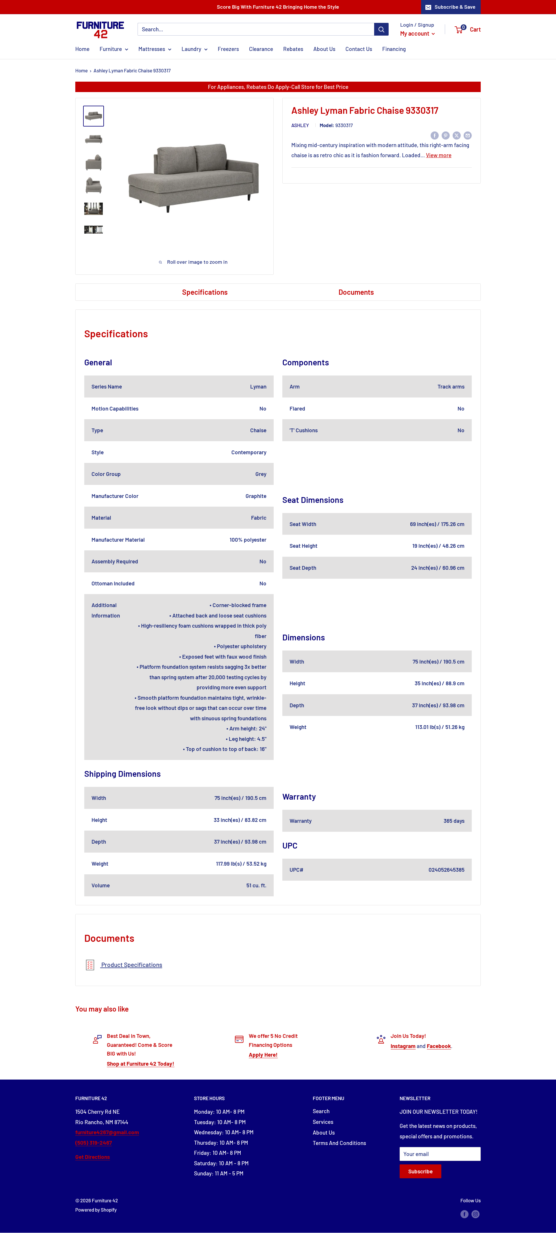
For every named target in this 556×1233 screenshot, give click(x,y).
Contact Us (358, 48)
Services (323, 1121)
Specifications (205, 291)
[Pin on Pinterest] (446, 135)
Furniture (111, 48)
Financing (394, 48)
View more (438, 155)
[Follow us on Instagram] (475, 1213)
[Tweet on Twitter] (457, 135)
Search (321, 1111)
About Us (324, 48)
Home (82, 48)
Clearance (261, 48)
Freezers (228, 48)
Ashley (300, 125)
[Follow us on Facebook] (464, 1213)
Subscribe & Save (455, 6)
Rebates (293, 48)
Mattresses (151, 48)
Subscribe (420, 1171)
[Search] (381, 29)
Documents (356, 291)
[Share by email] (468, 135)
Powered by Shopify (96, 1209)
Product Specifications (131, 964)
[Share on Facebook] (435, 135)
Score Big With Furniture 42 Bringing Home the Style (278, 6)
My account (415, 33)
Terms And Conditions (339, 1142)
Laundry (191, 48)
